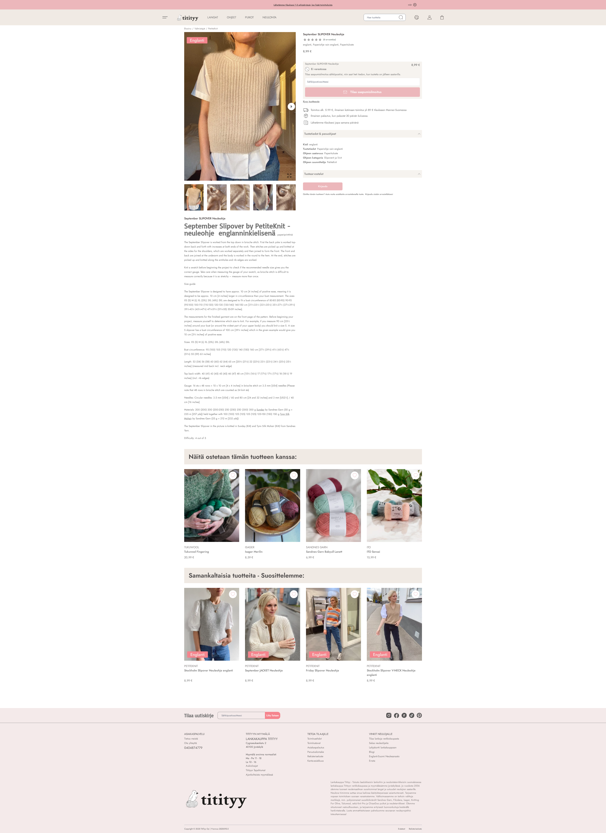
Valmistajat (199, 28)
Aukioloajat (252, 766)
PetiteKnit (213, 28)
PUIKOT (249, 17)
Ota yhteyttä (190, 743)
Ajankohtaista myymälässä (259, 774)
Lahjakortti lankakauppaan (382, 747)
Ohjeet (231, 17)
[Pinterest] (419, 715)
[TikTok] (411, 715)
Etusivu (187, 28)
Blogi (372, 752)
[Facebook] (396, 715)
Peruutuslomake (315, 752)
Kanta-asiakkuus (315, 761)
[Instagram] (388, 715)
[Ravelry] (404, 715)
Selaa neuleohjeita (378, 743)
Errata (372, 761)
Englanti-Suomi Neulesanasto (384, 756)
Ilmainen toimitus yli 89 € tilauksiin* (303, 4)
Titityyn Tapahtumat (255, 770)
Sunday (260, 409)
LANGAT (212, 17)
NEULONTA (269, 17)
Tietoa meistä (191, 738)
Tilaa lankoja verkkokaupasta (384, 738)
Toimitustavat (314, 743)
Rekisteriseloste (315, 756)
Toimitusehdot (314, 738)
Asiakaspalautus (315, 747)
